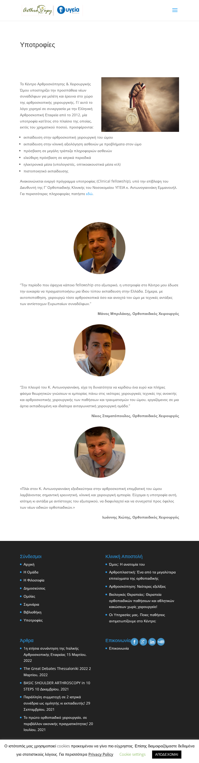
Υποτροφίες (33, 620)
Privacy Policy (100, 754)
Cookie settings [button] (132, 754)
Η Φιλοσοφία (34, 580)
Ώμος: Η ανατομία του (127, 564)
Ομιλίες (29, 596)
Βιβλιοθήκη (32, 612)
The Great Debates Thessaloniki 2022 (56, 668)
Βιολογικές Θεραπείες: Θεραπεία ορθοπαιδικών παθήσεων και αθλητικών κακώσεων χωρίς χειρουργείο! (141, 600)
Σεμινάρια (31, 604)
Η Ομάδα (31, 572)
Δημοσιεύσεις (34, 588)
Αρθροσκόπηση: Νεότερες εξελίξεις (137, 586)
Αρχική (29, 564)
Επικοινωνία (119, 648)
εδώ (89, 193)
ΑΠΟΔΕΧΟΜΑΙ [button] (166, 754)
